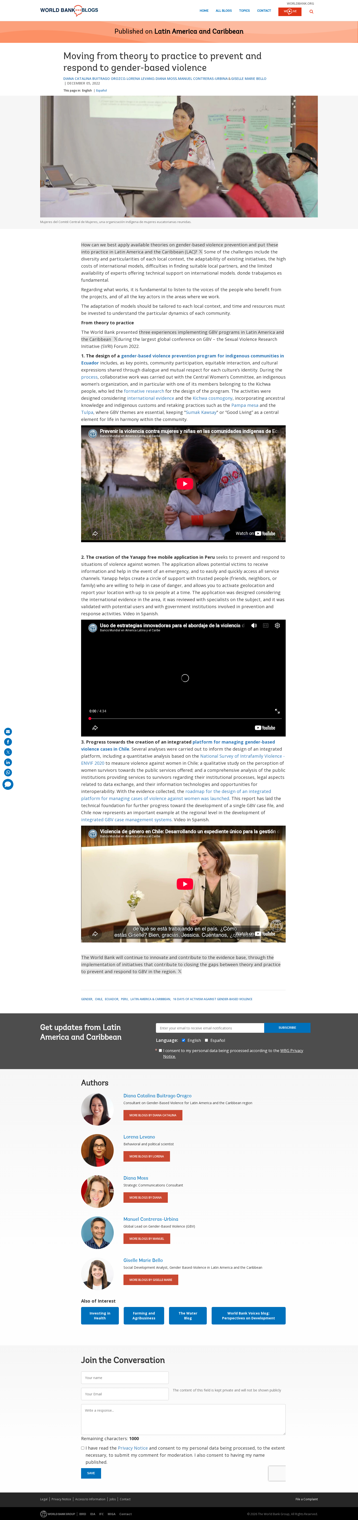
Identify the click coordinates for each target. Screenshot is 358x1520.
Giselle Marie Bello (248, 78)
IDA (92, 1514)
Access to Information (90, 1499)
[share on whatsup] (8, 772)
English (87, 90)
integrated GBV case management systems (126, 819)
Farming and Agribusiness (143, 1315)
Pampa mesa (244, 405)
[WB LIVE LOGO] (289, 12)
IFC (101, 1514)
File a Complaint (307, 1499)
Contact (264, 10)
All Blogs (224, 10)
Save (91, 1473)
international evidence (150, 398)
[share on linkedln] (8, 762)
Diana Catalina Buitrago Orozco (94, 78)
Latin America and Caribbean (199, 31)
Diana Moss (166, 78)
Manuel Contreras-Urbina (203, 78)
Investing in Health (100, 1315)
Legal (43, 1499)
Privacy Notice (133, 1448)
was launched (215, 798)
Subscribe (287, 1027)
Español (101, 90)
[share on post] (8, 752)
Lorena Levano (140, 78)
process (89, 377)
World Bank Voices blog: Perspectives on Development (248, 1315)
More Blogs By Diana (146, 1197)
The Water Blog (188, 1315)
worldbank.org (300, 3)
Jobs (113, 1499)
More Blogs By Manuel (147, 1239)
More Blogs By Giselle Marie (151, 1280)
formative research (144, 391)
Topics (244, 10)
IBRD (82, 1514)
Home (204, 10)
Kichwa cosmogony (213, 398)
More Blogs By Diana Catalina (153, 1115)
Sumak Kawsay (201, 412)
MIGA (111, 1514)
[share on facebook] (8, 742)
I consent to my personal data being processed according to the (233, 1053)
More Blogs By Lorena (147, 1156)
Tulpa (87, 412)
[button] (311, 11)
